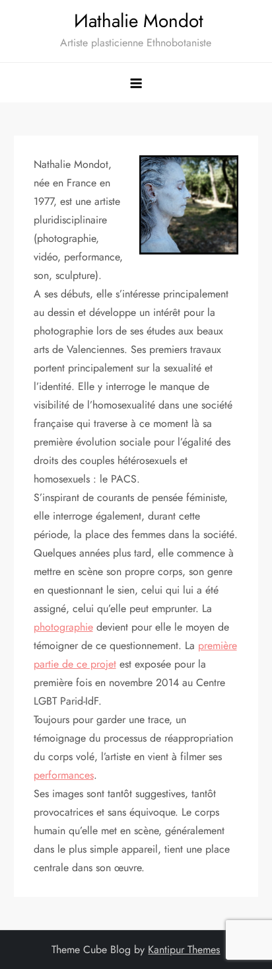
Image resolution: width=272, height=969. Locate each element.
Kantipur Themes (184, 949)
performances (64, 775)
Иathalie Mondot (136, 20)
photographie (63, 627)
